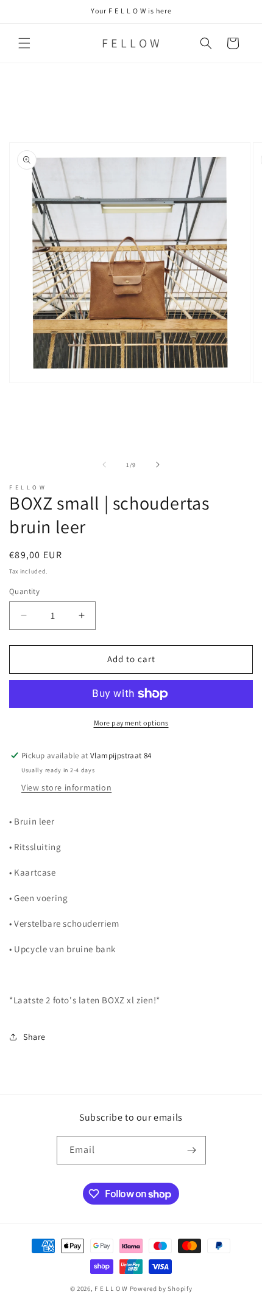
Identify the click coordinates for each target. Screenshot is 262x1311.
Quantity (24, 591)
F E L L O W (111, 1288)
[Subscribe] (192, 1150)
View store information (66, 787)
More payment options (131, 722)
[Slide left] (104, 464)
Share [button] (34, 1036)
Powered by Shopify (161, 1288)
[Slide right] (157, 464)
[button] (24, 43)
